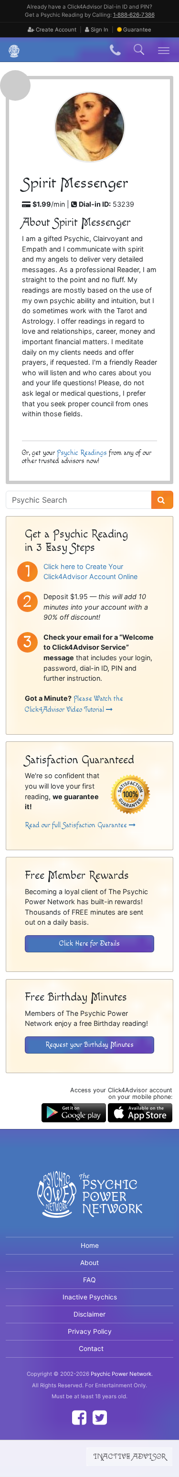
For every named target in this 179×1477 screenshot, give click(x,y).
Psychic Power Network (121, 1374)
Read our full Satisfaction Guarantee (77, 825)
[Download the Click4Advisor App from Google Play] (74, 1112)
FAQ (89, 1280)
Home (90, 1245)
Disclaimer (89, 1314)
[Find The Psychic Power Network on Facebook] (79, 1417)
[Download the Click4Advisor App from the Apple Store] (140, 1112)
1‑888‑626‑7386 (134, 14)
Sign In (98, 29)
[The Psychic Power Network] (10, 50)
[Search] (162, 500)
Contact (91, 1348)
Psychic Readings (82, 453)
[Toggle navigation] (164, 50)
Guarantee (137, 29)
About (89, 1262)
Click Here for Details (89, 943)
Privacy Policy (90, 1331)
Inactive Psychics (90, 1297)
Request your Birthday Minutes (89, 1045)
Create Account (55, 29)
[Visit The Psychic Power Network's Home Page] (89, 1202)
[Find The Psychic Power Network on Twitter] (100, 1417)
